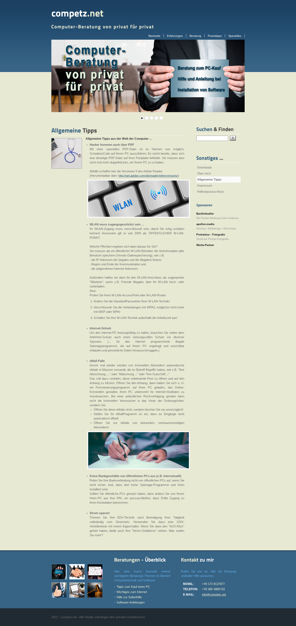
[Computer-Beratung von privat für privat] (59, 580)
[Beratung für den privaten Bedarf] (77, 580)
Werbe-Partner (205, 245)
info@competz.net (214, 594)
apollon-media (205, 224)
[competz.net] (77, 13)
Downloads (204, 167)
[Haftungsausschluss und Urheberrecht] (95, 598)
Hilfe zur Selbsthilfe (129, 597)
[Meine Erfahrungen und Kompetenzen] (95, 580)
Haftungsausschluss (210, 191)
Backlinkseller (205, 213)
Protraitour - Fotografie (210, 234)
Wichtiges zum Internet (132, 592)
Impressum (204, 185)
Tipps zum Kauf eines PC (133, 586)
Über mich (204, 173)
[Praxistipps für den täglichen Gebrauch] (77, 598)
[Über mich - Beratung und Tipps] (59, 598)
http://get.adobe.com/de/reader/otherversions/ (148, 175)
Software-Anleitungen (131, 602)
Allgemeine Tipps (209, 179)
